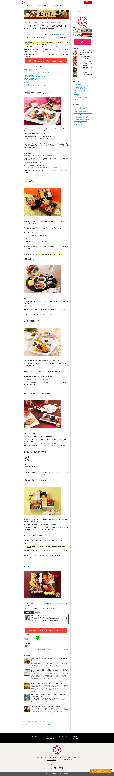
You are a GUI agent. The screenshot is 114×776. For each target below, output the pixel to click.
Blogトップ (48, 736)
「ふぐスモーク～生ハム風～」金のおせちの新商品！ (38, 724)
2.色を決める (27, 70)
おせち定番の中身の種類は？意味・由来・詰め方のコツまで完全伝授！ (85, 52)
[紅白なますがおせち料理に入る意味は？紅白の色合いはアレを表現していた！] (27, 672)
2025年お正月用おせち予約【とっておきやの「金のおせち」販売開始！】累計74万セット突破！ (83, 113)
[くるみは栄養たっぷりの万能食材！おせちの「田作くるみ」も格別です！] (27, 661)
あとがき (26, 84)
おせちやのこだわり (78, 84)
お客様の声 (76, 99)
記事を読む (33, 667)
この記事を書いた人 (29, 612)
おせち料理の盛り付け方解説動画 (81, 97)
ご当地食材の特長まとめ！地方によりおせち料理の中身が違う (85, 74)
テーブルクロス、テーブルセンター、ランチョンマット (39, 72)
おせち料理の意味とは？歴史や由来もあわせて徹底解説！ (46, 706)
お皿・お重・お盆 (30, 73)
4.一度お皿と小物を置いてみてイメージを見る (35, 76)
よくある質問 (76, 738)
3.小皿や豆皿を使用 (29, 75)
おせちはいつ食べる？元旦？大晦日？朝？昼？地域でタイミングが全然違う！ (85, 63)
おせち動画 (76, 96)
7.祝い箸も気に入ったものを (31, 81)
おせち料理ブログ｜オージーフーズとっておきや (58, 773)
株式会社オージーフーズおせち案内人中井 (38, 85)
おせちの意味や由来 (63, 736)
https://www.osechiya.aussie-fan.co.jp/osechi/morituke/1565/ (38, 155)
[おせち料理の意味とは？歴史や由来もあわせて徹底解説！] (27, 709)
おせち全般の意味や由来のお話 (60, 34)
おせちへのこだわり (50, 738)
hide (39, 66)
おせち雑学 (76, 94)
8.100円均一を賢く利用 (29, 82)
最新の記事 (38, 612)
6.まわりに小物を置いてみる (31, 79)
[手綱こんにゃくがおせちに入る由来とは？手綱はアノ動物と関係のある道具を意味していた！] (27, 697)
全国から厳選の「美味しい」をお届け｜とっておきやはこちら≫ (46, 61)
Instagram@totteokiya (82, 41)
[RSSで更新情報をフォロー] (27, 646)
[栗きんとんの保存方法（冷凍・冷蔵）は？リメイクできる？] (27, 686)
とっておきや (35, 736)
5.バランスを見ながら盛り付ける (32, 78)
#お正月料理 (42, 649)
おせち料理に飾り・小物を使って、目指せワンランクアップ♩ (40, 721)
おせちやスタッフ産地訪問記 (81, 85)
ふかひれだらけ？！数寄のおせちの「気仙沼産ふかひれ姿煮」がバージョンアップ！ (83, 108)
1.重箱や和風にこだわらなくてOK (32, 69)
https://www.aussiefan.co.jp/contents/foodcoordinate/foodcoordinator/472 (40, 167)
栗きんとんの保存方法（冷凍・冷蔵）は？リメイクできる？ (47, 683)
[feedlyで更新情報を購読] (25, 646)
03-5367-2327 (51, 760)
